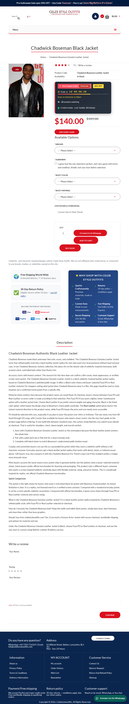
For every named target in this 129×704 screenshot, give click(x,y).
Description (65, 342)
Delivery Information (18, 677)
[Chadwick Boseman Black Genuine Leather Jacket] (26, 90)
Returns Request (96, 668)
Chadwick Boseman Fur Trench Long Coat (71, 454)
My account (56, 663)
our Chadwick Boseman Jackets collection (34, 366)
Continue (110, 615)
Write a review (85, 65)
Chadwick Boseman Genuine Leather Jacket (69, 57)
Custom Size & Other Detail (67, 206)
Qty (61, 227)
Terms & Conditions (18, 673)
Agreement (61, 160)
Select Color (62, 175)
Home (43, 57)
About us (13, 663)
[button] (111, 16)
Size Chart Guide (66, 132)
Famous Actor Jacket (70, 517)
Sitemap (93, 677)
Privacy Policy (15, 668)
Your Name (14, 551)
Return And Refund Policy (100, 673)
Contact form (103, 638)
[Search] (18, 18)
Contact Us (94, 663)
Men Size (59, 144)
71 (74, 65)
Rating (12, 567)
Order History (57, 668)
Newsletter (56, 677)
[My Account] (95, 16)
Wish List (55, 673)
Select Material (63, 190)
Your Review (14, 577)
